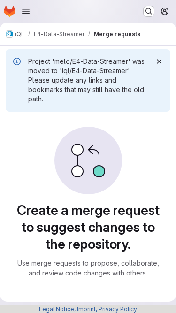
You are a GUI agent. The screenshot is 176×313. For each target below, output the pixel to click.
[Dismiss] (159, 61)
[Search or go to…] (148, 11)
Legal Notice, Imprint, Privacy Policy (88, 309)
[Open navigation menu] (25, 11)
